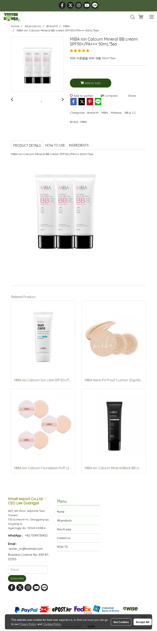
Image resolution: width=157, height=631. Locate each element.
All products (64, 520)
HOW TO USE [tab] (55, 145)
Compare (110, 96)
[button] (131, 17)
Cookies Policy (52, 624)
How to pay (64, 529)
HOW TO (62, 547)
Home (60, 511)
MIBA (105, 112)
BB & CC (130, 112)
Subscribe (17, 578)
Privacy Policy (27, 624)
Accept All (142, 622)
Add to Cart (92, 83)
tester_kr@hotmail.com (26, 549)
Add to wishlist (83, 96)
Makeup (116, 112)
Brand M (93, 112)
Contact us (63, 538)
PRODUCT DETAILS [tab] (27, 145)
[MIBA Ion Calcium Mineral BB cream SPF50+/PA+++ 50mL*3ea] (37, 64)
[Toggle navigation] (151, 17)
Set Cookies (121, 622)
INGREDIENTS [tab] (79, 145)
